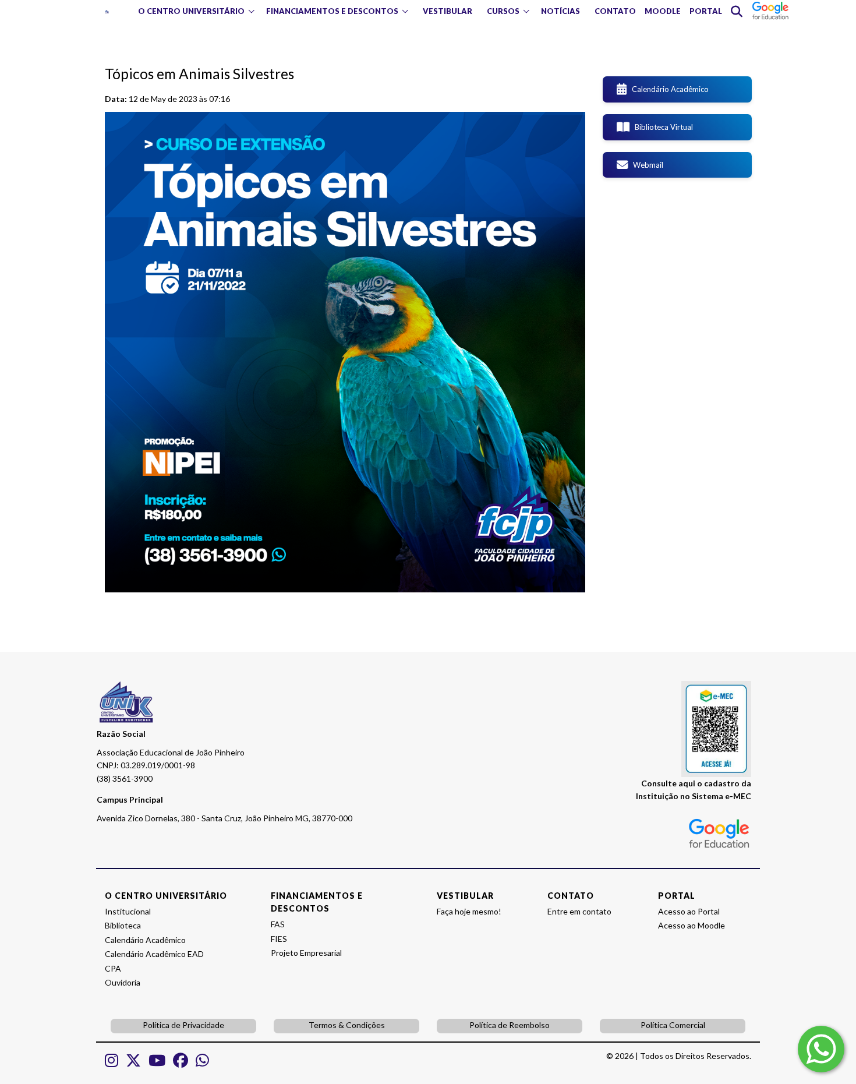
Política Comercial (673, 1025)
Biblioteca (123, 925)
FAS (278, 924)
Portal (705, 11)
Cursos (503, 11)
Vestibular (447, 11)
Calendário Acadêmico (668, 89)
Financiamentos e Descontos (332, 11)
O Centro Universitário (191, 11)
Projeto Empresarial (306, 953)
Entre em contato (579, 911)
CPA (113, 968)
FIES (279, 939)
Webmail (645, 165)
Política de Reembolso (509, 1025)
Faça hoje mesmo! (469, 911)
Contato (615, 11)
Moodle (663, 11)
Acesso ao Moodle (691, 925)
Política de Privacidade (183, 1025)
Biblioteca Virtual (661, 127)
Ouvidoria (122, 982)
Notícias (560, 11)
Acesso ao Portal (689, 911)
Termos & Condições (347, 1025)
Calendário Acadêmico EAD (154, 954)
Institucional (128, 911)
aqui (686, 783)
